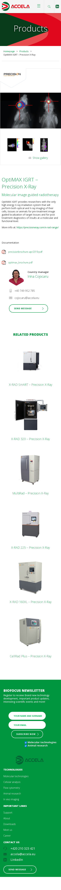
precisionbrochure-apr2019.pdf (25, 251)
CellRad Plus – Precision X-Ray (30, 656)
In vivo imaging (11, 799)
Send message (17, 869)
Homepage (9, 51)
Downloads (9, 824)
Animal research (38, 745)
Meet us (7, 829)
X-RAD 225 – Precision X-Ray (30, 547)
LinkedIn (17, 860)
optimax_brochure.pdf (20, 262)
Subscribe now (26, 734)
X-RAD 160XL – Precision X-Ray (31, 602)
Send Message (23, 308)
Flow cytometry (11, 787)
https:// (20, 227)
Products (24, 51)
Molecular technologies (42, 742)
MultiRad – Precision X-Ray (30, 493)
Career (7, 835)
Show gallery (40, 158)
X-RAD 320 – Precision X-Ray (30, 439)
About (6, 818)
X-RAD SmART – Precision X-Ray (30, 385)
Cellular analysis (12, 782)
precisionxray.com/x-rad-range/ (41, 227)
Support (7, 812)
